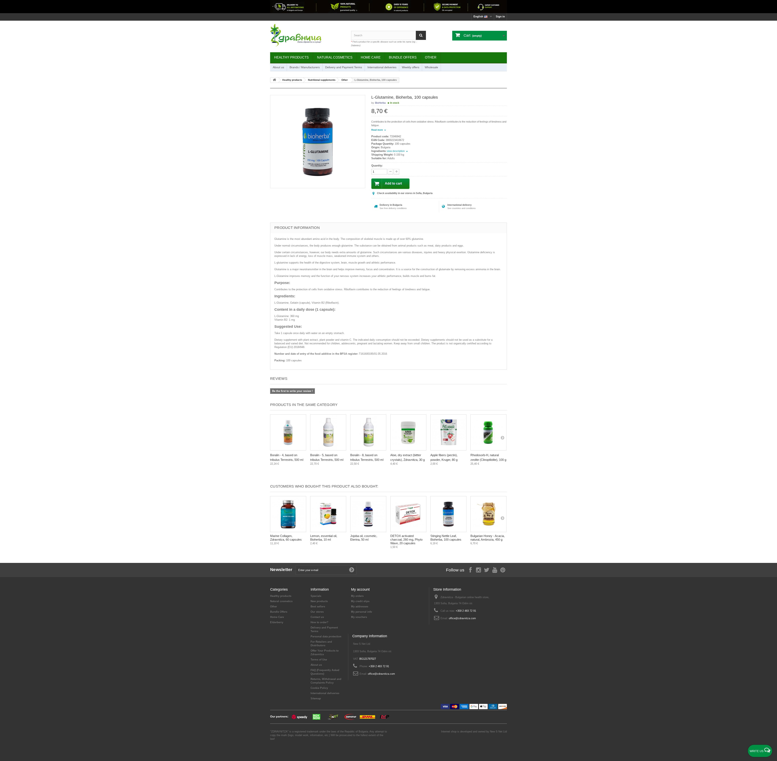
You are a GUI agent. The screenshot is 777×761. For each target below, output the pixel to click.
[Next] (502, 437)
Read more (377, 130)
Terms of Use (319, 659)
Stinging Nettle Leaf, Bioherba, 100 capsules (445, 537)
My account (360, 589)
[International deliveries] (388, 6)
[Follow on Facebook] (470, 569)
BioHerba (380, 102)
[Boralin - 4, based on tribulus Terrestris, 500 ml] (288, 432)
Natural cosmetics (334, 57)
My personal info (361, 611)
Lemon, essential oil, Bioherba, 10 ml (323, 537)
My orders (357, 596)
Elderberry (276, 622)
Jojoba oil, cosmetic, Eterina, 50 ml (363, 537)
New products (319, 601)
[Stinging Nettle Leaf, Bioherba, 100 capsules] (448, 514)
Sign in (500, 16)
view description (396, 151)
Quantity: (377, 165)
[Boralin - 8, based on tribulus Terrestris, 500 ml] (368, 432)
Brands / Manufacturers (305, 67)
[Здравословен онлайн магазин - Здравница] (307, 35)
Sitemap (316, 698)
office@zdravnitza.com (462, 618)
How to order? (319, 622)
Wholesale (431, 67)
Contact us (317, 617)
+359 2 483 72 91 (466, 610)
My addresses (359, 606)
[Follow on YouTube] (494, 569)
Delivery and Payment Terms (343, 67)
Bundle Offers (403, 57)
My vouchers (359, 617)
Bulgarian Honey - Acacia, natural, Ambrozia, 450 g (487, 537)
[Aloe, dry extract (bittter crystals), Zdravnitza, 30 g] (408, 432)
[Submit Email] (352, 570)
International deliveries (381, 67)
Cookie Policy (319, 687)
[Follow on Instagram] (478, 569)
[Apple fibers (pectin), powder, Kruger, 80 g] (448, 432)
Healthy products (291, 57)
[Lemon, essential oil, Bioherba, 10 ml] (328, 514)
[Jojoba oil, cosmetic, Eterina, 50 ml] (368, 514)
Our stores (317, 611)
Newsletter (281, 569)
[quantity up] (390, 171)
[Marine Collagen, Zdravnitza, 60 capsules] (288, 514)
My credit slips (360, 601)
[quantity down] (396, 171)
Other (430, 57)
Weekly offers (410, 67)
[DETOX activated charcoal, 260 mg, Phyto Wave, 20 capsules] (408, 514)
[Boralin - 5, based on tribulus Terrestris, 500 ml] (328, 432)
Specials (316, 596)
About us (278, 67)
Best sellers (318, 606)
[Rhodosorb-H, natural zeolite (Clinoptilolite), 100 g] (488, 432)
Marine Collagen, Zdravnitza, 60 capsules (286, 537)
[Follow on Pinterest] (502, 569)
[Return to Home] (274, 80)
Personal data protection (326, 636)
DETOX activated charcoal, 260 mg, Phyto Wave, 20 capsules (406, 539)
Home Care (371, 57)
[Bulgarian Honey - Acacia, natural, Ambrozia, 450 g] (488, 514)
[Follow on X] (486, 569)
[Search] (421, 35)
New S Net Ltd (498, 731)
